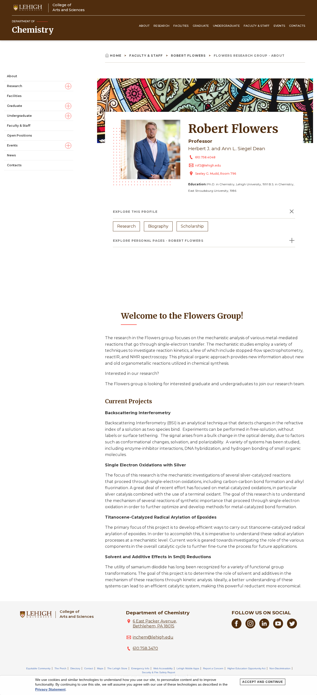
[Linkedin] (264, 627)
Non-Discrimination (280, 668)
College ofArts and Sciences (69, 7)
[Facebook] (236, 627)
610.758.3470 (145, 648)
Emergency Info (140, 668)
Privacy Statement (50, 689)
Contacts (297, 25)
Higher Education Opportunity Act (246, 668)
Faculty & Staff (257, 25)
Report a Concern (213, 668)
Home (116, 55)
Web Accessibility (163, 668)
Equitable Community (38, 668)
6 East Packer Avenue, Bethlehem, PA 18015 (155, 623)
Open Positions (19, 135)
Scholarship (192, 226)
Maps (100, 668)
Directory (75, 668)
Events (279, 25)
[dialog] (158, 685)
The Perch (60, 668)
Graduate (201, 25)
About (144, 25)
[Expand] (68, 86)
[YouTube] (278, 627)
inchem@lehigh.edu (153, 637)
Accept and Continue (262, 682)
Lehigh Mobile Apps (188, 668)
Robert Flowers (189, 55)
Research (161, 25)
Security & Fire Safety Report (158, 672)
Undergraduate (226, 25)
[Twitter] (292, 627)
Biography (158, 226)
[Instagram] (250, 627)
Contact (88, 668)
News (11, 155)
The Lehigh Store (117, 668)
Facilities (181, 25)
